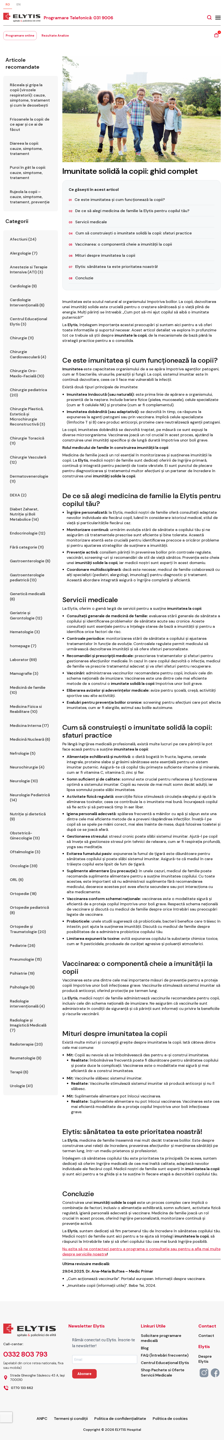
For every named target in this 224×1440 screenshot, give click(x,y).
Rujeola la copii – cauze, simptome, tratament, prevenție (30, 197)
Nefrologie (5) (22, 753)
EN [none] (18, 4)
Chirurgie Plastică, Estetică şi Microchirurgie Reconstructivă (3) (27, 416)
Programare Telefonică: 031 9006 (78, 18)
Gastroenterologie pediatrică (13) (27, 578)
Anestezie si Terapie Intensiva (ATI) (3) (28, 270)
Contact (206, 1335)
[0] (216, 36)
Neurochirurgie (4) (27, 767)
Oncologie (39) (23, 866)
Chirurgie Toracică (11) (27, 441)
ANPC (42, 1418)
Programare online (20, 35)
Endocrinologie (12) (27, 533)
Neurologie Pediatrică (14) (30, 798)
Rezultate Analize (55, 35)
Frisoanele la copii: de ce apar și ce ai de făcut (29, 124)
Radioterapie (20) (26, 1044)
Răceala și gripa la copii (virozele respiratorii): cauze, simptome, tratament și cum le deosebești (30, 95)
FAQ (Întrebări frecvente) (165, 1355)
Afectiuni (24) (23, 239)
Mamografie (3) (24, 673)
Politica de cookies (170, 1418)
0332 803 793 (25, 1354)
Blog (145, 1348)
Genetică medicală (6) (27, 596)
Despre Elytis (205, 1359)
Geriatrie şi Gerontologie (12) (26, 615)
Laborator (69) (23, 659)
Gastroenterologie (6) (30, 561)
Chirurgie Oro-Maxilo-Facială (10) (27, 373)
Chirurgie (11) (22, 338)
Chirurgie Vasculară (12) (28, 460)
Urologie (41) (21, 1085)
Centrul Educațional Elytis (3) (28, 321)
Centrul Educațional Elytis (165, 1362)
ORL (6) (16, 879)
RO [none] (7, 4)
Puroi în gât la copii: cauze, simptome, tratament (28, 172)
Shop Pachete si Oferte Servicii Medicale (162, 1373)
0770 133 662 (22, 1388)
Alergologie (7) (23, 253)
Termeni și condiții (71, 1418)
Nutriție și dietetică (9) (28, 817)
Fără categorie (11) (27, 547)
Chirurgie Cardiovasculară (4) (28, 354)
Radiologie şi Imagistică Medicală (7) (28, 1025)
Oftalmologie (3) (25, 852)
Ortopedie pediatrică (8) (29, 910)
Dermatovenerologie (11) (29, 479)
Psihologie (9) (22, 987)
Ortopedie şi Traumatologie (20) (28, 929)
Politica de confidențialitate (120, 1418)
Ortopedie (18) (23, 893)
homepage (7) (23, 646)
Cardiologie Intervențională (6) (27, 302)
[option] (18, 5)
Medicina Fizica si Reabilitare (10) (26, 709)
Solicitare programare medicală (161, 1338)
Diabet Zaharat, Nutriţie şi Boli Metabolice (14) (24, 514)
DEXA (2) (18, 495)
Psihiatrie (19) (22, 973)
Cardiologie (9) (23, 286)
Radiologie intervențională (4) (27, 1004)
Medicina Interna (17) (29, 725)
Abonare (84, 1374)
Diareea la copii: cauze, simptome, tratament (26, 148)
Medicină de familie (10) (28, 690)
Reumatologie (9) (25, 1058)
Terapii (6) (19, 1072)
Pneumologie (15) (26, 959)
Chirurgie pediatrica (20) (28, 392)
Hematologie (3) (25, 632)
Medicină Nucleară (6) (30, 739)
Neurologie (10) (24, 781)
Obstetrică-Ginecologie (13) (25, 836)
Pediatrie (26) (22, 945)
